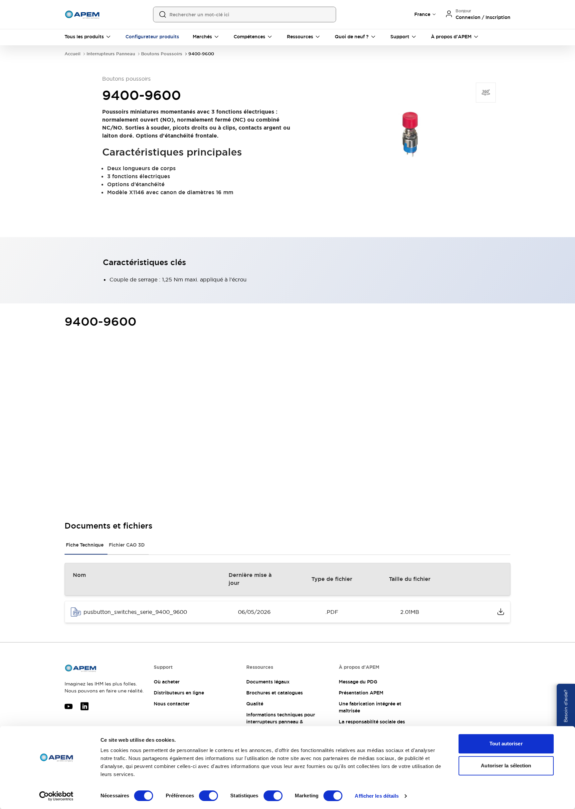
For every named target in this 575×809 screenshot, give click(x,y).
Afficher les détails (377, 796)
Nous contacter (172, 704)
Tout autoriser (505, 743)
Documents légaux (267, 682)
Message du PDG (358, 682)
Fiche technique (84, 545)
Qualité (254, 704)
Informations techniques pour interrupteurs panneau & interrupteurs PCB (280, 722)
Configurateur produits (152, 37)
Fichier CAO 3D (127, 545)
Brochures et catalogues (274, 693)
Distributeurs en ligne (179, 693)
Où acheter (167, 682)
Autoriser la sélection (506, 765)
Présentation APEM (361, 693)
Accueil (73, 53)
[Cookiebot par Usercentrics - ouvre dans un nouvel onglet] (56, 796)
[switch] (208, 795)
